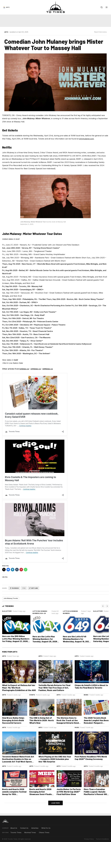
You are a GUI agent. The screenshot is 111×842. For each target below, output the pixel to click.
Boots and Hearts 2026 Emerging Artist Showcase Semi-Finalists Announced (41, 793)
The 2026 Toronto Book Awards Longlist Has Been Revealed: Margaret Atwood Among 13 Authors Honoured (96, 723)
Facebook (15, 588)
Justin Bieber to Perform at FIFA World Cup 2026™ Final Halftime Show (69, 791)
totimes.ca (24, 369)
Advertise (34, 828)
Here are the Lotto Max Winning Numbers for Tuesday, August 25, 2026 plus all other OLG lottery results (45, 641)
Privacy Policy (89, 839)
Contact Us (24, 828)
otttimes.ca (36, 369)
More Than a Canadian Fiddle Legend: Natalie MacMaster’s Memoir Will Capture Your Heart (95, 793)
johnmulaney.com (86, 139)
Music (77, 727)
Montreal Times (30, 832)
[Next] (107, 606)
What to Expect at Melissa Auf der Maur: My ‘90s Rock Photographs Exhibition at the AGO (19, 687)
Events (32, 695)
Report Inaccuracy (100, 32)
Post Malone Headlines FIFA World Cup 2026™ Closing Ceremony (91, 757)
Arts (6, 32)
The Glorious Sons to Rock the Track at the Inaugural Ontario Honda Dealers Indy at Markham (68, 722)
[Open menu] (106, 7)
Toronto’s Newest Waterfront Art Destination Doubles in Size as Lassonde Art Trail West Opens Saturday (18, 760)
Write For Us (45, 828)
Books (86, 695)
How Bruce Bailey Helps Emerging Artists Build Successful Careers (13, 720)
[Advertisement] (55, 20)
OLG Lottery (7, 611)
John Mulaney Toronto (11, 598)
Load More (55, 803)
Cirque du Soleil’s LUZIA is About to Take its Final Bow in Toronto (91, 686)
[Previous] (103, 606)
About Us (13, 828)
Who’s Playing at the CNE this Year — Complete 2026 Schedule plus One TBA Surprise (54, 759)
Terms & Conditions (102, 839)
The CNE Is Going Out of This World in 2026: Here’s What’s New (41, 720)
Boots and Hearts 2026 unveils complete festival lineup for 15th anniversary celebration (14, 793)
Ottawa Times (44, 832)
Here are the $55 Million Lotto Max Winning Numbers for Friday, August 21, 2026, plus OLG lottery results (15, 640)
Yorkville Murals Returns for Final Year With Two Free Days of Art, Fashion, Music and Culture (54, 687)
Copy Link (34, 588)
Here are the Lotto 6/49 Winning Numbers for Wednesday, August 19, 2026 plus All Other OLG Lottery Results (76, 641)
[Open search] (101, 7)
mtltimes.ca (47, 369)
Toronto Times (15, 832)
